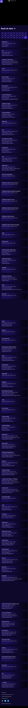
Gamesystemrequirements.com (7, 694)
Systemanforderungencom (7, 696)
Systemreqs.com (5, 698)
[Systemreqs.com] (15, 1)
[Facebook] (8, 701)
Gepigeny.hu (4, 692)
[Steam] (2, 701)
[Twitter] (5, 701)
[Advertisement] (14, 14)
